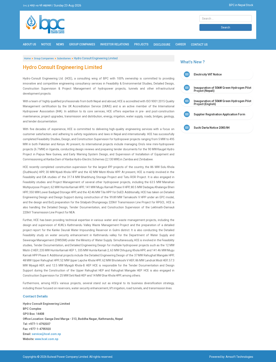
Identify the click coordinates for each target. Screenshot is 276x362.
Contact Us (199, 44)
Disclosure (162, 44)
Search (225, 27)
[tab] (216, 74)
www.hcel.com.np (46, 339)
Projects (141, 44)
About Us (29, 44)
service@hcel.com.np (46, 334)
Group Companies (82, 44)
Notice (46, 44)
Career (180, 44)
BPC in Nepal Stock (241, 5)
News (60, 44)
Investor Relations (114, 44)
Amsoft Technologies (239, 356)
